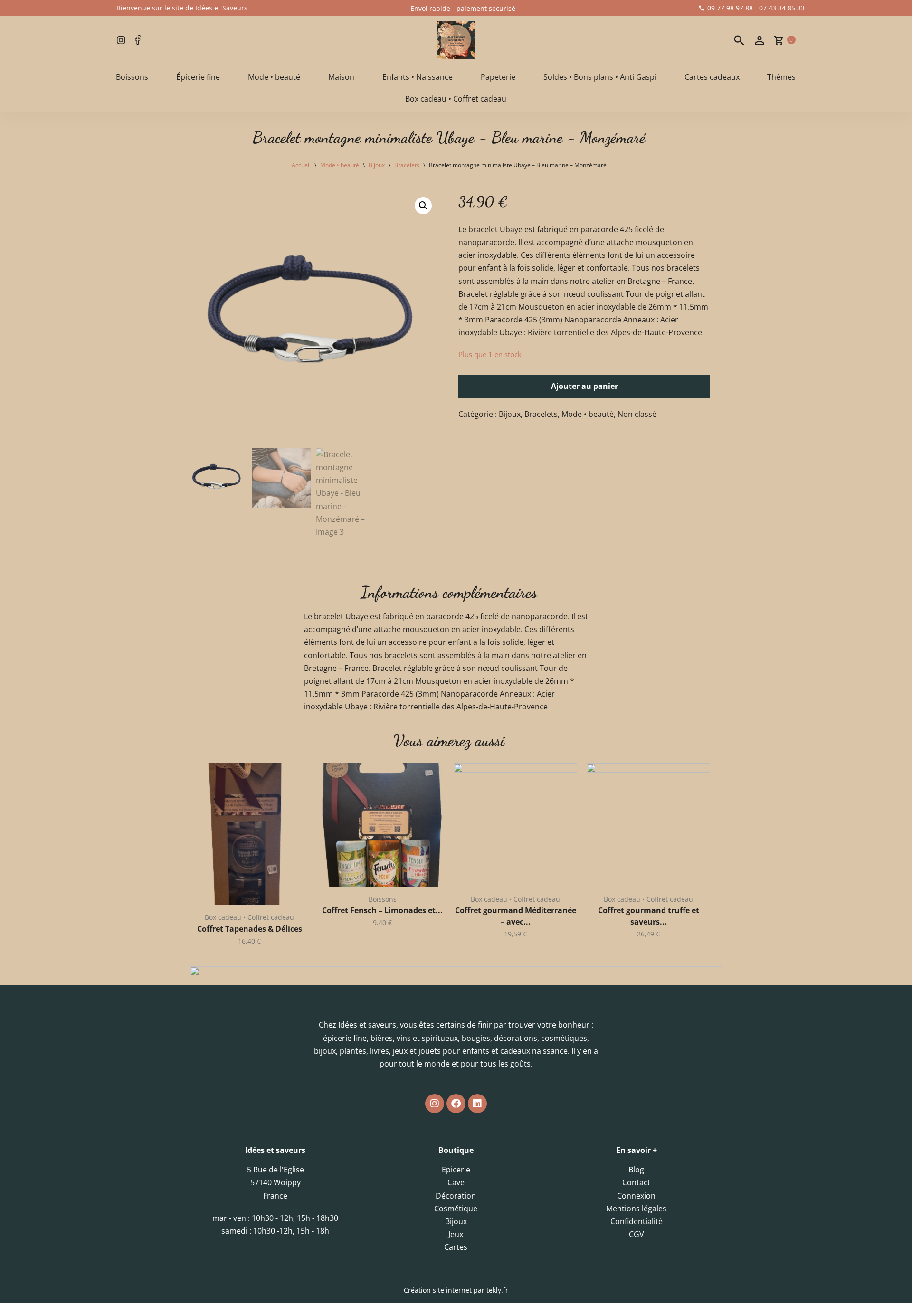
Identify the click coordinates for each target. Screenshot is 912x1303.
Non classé (637, 414)
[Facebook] (456, 1103)
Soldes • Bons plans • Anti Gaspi (599, 77)
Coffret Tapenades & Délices (249, 929)
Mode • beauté (274, 77)
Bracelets (406, 165)
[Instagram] (434, 1103)
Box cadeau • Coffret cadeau (455, 99)
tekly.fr (497, 1289)
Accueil (301, 165)
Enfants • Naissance (417, 77)
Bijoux (377, 165)
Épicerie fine (198, 77)
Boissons (132, 77)
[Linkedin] (477, 1103)
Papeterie (498, 77)
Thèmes (781, 77)
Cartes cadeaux (712, 77)
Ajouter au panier (584, 386)
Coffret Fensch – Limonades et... (382, 910)
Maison (341, 77)
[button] (423, 205)
